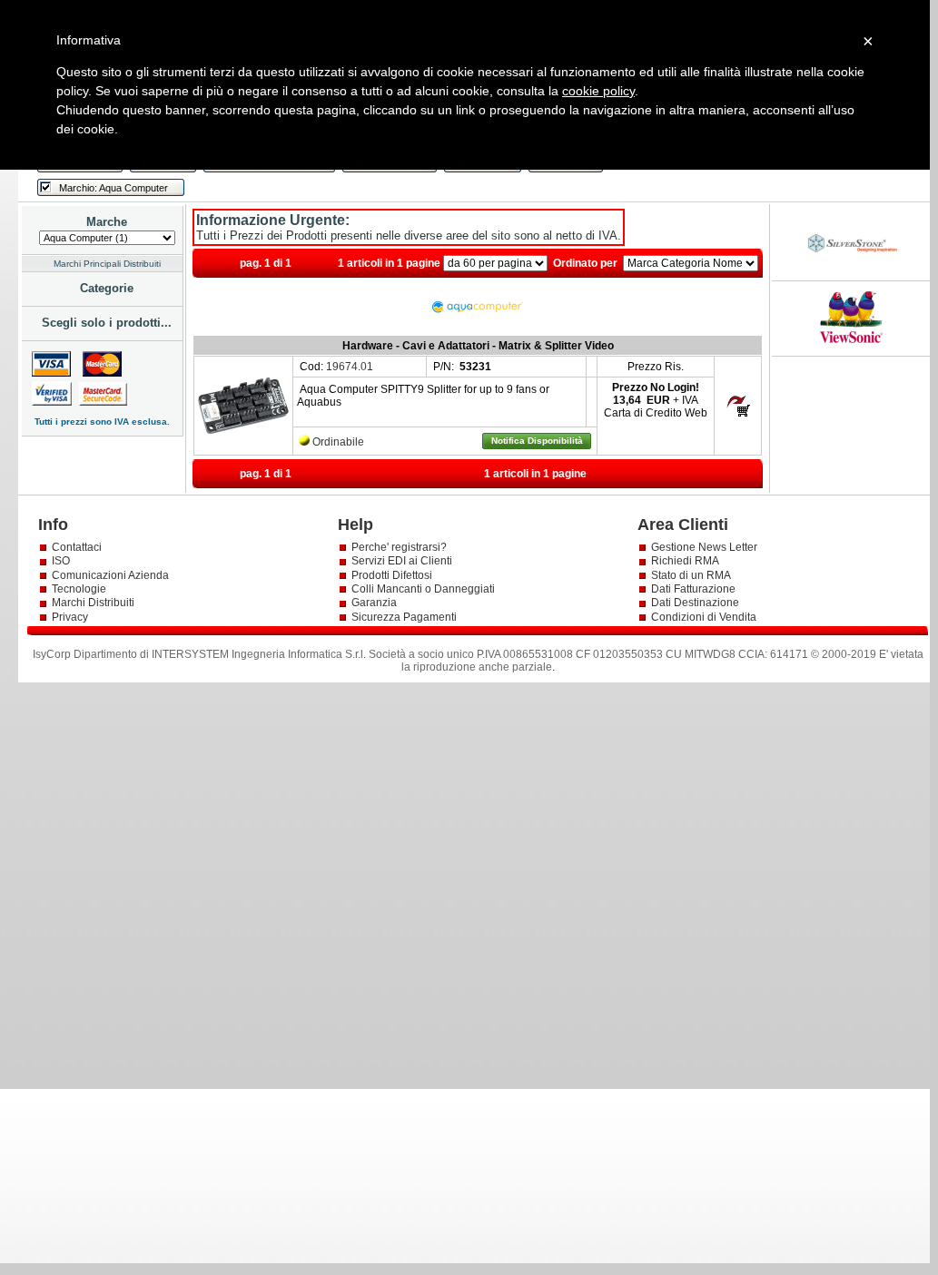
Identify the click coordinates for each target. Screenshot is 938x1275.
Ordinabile (338, 442)
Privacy (71, 617)
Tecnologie (79, 589)
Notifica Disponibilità (537, 441)
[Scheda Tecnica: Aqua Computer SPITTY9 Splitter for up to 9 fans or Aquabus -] (243, 447)
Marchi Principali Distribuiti (107, 264)
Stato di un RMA (691, 575)
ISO (61, 560)
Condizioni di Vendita (703, 617)
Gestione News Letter (704, 547)
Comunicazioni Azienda (110, 575)
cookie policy (598, 90)
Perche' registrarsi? (399, 547)
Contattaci (77, 547)
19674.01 (349, 366)
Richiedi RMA (685, 560)
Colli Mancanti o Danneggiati (423, 589)
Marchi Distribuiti (93, 602)
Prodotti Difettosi (391, 575)
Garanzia (374, 602)
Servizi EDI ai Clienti (401, 560)
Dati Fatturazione (693, 589)
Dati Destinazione (695, 602)
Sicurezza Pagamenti (404, 617)
